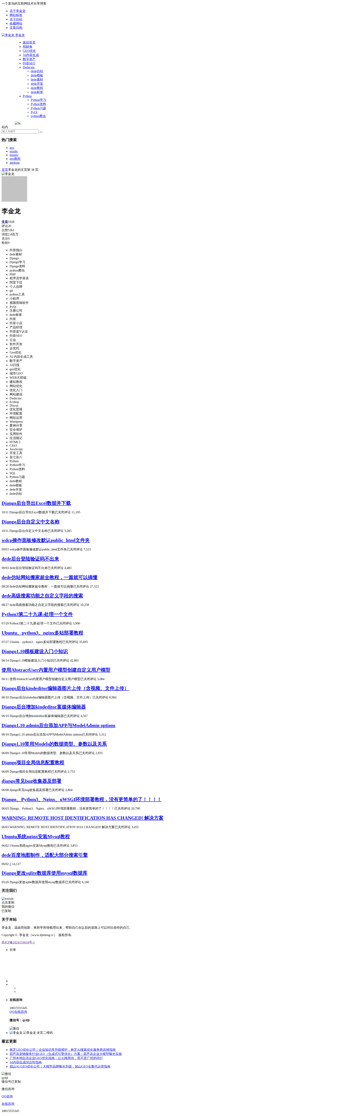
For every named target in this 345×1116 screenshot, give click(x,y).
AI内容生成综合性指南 (26, 1062)
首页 (5, 169)
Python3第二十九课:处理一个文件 (37, 614)
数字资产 (29, 59)
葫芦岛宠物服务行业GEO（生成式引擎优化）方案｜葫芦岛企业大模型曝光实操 (66, 1054)
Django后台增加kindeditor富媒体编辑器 (44, 706)
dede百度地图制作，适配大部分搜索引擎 (45, 855)
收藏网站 (16, 23)
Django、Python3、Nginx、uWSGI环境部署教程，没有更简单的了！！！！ (82, 799)
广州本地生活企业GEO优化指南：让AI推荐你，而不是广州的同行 (56, 1058)
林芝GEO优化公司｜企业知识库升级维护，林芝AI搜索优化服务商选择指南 (63, 1049)
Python (27, 96)
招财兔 (27, 46)
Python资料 (38, 104)
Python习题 (38, 108)
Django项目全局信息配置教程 (33, 762)
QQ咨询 (7, 1096)
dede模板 (37, 75)
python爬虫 (38, 116)
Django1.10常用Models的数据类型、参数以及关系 (54, 744)
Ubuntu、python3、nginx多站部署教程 (42, 632)
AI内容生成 (31, 55)
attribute (15, 162)
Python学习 (38, 100)
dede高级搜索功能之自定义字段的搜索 (42, 595)
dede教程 (37, 88)
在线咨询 (8, 1103)
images (14, 155)
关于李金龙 (18, 11)
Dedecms (29, 67)
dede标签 (37, 92)
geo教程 (15, 158)
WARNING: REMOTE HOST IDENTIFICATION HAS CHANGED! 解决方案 (83, 818)
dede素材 (37, 79)
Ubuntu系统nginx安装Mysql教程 (36, 836)
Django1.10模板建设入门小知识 (35, 651)
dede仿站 (37, 71)
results (14, 151)
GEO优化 (29, 50)
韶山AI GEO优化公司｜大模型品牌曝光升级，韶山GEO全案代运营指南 (60, 1066)
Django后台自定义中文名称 (30, 521)
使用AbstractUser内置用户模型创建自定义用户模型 (56, 670)
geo (12, 147)
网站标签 (16, 15)
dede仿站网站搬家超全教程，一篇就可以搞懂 (49, 577)
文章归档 (16, 27)
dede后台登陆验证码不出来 (30, 558)
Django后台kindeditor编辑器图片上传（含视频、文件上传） (65, 688)
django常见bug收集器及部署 (31, 781)
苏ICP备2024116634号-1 (18, 942)
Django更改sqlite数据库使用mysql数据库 (44, 873)
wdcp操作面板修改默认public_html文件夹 (46, 540)
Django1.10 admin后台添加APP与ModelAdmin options (58, 725)
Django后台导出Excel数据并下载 (36, 503)
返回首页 (29, 42)
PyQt (34, 112)
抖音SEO (29, 63)
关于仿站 (16, 19)
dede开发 (37, 83)
